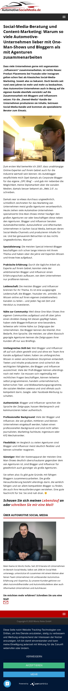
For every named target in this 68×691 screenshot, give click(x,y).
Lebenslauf (50, 500)
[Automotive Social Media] (20, 11)
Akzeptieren (34, 665)
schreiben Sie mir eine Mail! (32, 504)
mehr (34, 674)
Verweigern (34, 656)
